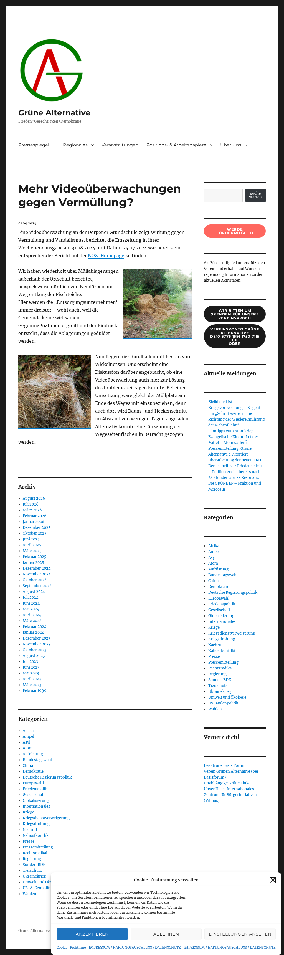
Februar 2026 (35, 516)
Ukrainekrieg (34, 876)
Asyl (26, 742)
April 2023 (32, 679)
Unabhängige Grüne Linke (227, 783)
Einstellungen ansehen (240, 934)
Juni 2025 (31, 539)
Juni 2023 (31, 667)
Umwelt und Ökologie (42, 882)
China (28, 765)
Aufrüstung (33, 754)
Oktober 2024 (35, 580)
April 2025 (32, 545)
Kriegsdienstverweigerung (46, 818)
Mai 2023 (31, 673)
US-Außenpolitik (38, 888)
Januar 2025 (33, 562)
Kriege (28, 812)
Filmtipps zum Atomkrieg (230, 431)
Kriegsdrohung (36, 824)
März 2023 (32, 685)
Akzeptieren (92, 934)
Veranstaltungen (120, 145)
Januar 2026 (33, 521)
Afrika (28, 730)
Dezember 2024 (36, 568)
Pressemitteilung (38, 847)
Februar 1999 (35, 690)
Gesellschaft (34, 794)
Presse (28, 841)
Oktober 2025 (35, 533)
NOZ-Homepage (106, 255)
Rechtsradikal (35, 853)
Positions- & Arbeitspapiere (176, 145)
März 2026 (32, 510)
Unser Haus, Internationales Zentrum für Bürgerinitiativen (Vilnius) (230, 795)
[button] (273, 880)
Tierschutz (32, 870)
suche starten (255, 195)
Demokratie (33, 771)
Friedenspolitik (36, 789)
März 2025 (32, 551)
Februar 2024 (34, 626)
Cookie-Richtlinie (71, 947)
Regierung (32, 859)
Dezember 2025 (36, 527)
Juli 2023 (30, 661)
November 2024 (37, 574)
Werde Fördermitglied (234, 231)
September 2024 (37, 585)
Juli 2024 (30, 597)
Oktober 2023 (34, 650)
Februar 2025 (34, 556)
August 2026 (34, 498)
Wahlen (29, 893)
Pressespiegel (33, 145)
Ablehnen (166, 934)
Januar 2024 (33, 632)
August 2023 (34, 655)
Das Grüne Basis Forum (224, 765)
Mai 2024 (31, 609)
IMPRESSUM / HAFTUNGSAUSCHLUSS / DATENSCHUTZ (135, 947)
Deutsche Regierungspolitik (47, 777)
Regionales (75, 145)
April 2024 (32, 615)
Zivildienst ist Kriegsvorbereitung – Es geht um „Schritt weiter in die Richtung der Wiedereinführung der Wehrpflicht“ (236, 414)
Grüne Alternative (54, 112)
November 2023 (36, 644)
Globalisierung (36, 800)
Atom (27, 748)
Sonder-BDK (34, 864)
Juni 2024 (31, 603)
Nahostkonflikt (36, 835)
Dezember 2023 (36, 638)
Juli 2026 (31, 504)
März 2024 (32, 620)
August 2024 (34, 591)
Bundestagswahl (37, 759)
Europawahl (33, 783)
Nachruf (30, 829)
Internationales (36, 806)
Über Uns (230, 145)
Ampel (28, 736)
